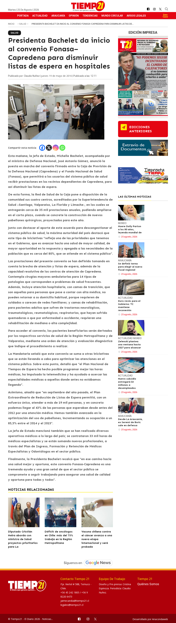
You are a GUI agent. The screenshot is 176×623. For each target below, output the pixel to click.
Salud (23, 24)
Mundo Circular (112, 15)
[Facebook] (42, 148)
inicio (11, 24)
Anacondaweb (160, 619)
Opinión (74, 15)
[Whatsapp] (62, 148)
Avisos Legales (136, 15)
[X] (49, 148)
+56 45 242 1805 (70, 592)
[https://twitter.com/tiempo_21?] (160, 9)
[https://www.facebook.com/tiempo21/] (148, 9)
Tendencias (90, 15)
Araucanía (58, 15)
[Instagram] (56, 148)
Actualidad (40, 15)
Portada (23, 15)
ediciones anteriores (140, 129)
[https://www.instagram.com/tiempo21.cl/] (154, 9)
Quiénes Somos (148, 584)
